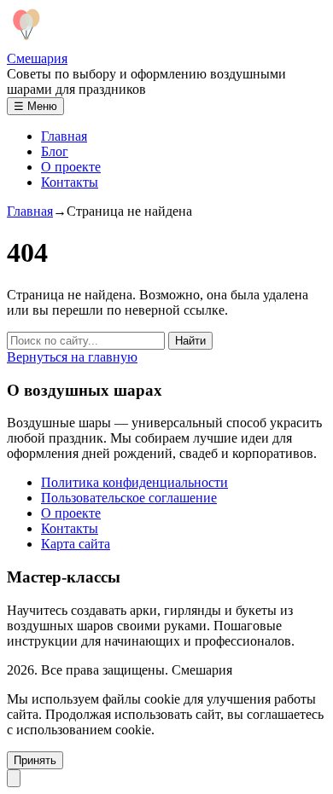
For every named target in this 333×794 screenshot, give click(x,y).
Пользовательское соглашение (129, 497)
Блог (54, 151)
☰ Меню (35, 106)
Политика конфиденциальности (134, 482)
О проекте (71, 166)
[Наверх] (13, 778)
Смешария (37, 58)
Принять (35, 760)
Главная (64, 136)
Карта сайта (75, 543)
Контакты (69, 182)
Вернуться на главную (72, 357)
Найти (190, 340)
